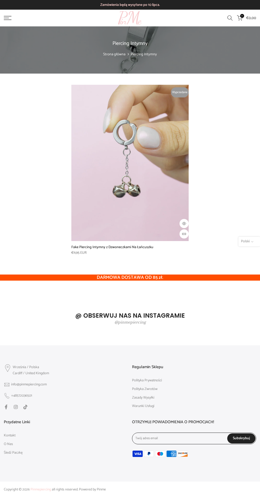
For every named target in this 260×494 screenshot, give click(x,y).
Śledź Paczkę (13, 452)
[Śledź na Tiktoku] (25, 407)
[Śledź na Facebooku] (6, 407)
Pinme (101, 489)
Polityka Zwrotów (144, 389)
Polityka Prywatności (147, 380)
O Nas (8, 444)
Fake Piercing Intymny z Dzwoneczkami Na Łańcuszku (112, 247)
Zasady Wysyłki (143, 397)
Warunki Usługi (143, 406)
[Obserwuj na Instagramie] (15, 407)
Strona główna (114, 54)
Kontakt (9, 435)
